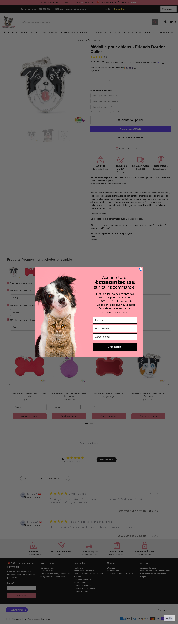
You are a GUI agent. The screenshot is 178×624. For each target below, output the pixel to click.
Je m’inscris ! (115, 347)
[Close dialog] (140, 269)
